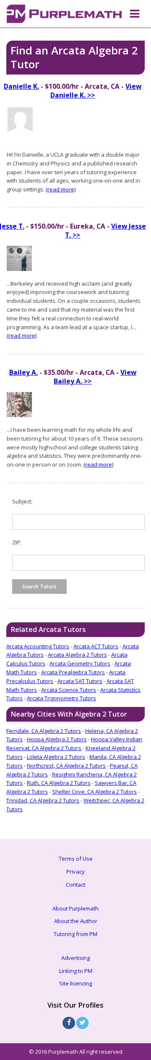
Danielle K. (21, 86)
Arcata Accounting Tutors (37, 646)
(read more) (61, 189)
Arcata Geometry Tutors (79, 663)
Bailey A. (23, 372)
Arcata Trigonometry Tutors (61, 698)
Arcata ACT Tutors (95, 646)
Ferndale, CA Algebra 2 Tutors (43, 731)
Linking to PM (75, 971)
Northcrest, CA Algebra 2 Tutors (66, 765)
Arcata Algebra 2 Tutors (77, 654)
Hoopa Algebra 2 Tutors (57, 739)
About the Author (75, 921)
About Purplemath (75, 908)
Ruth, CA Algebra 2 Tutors (59, 783)
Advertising (75, 958)
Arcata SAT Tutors (79, 681)
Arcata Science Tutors (68, 690)
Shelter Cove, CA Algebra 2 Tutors (94, 791)
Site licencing (75, 983)
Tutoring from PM (75, 934)
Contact (75, 884)
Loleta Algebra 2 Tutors (56, 757)
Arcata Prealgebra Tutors (73, 672)
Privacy (75, 871)
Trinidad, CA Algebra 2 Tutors (42, 800)
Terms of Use (76, 858)
